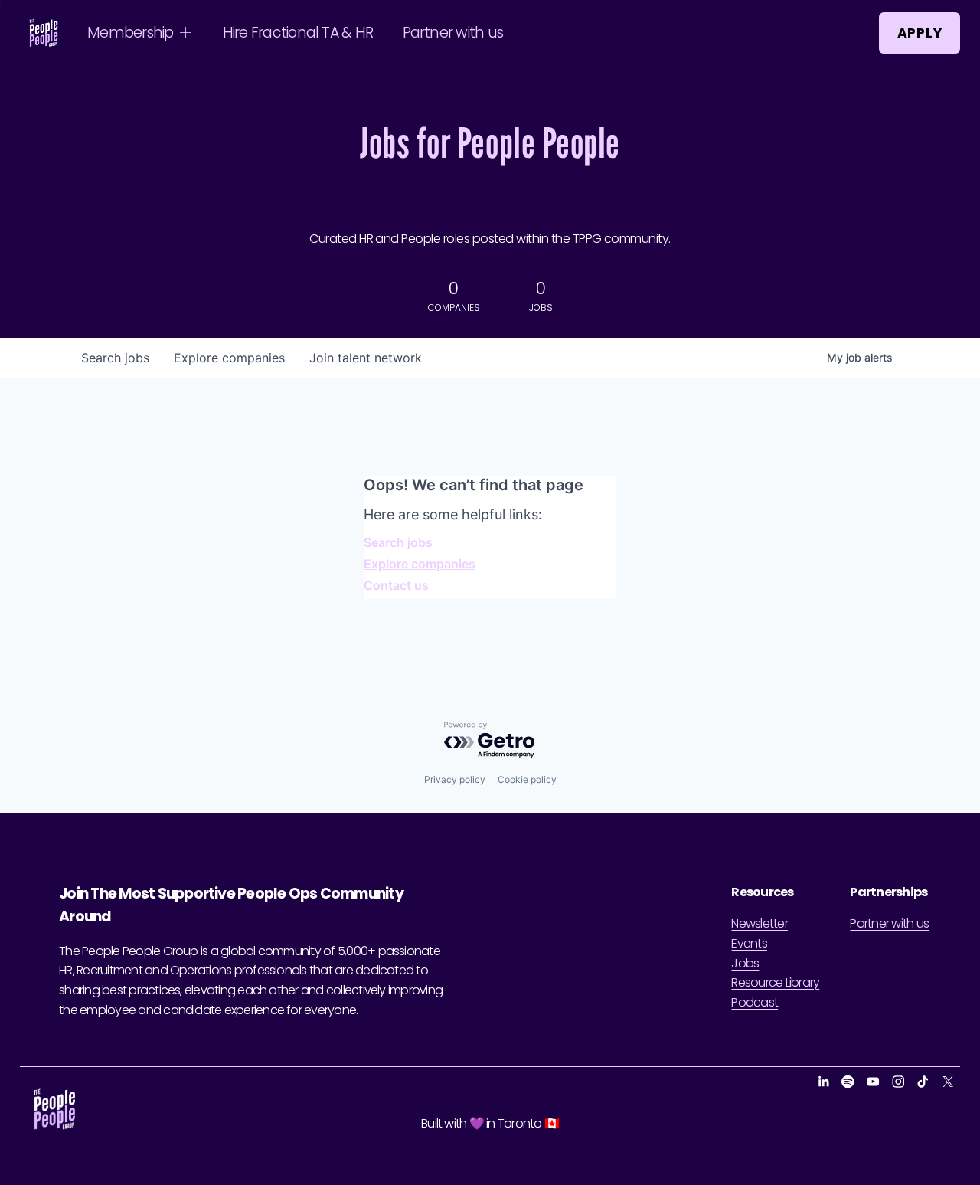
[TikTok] (922, 1081)
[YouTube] (873, 1081)
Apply (919, 33)
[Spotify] (847, 1081)
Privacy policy (454, 779)
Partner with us (453, 32)
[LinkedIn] (823, 1081)
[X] (948, 1081)
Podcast (754, 1002)
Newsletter (759, 923)
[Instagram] (898, 1081)
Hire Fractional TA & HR (298, 32)
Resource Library (775, 982)
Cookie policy (527, 779)
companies (229, 357)
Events (748, 943)
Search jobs (398, 542)
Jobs (745, 963)
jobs (115, 357)
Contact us (396, 585)
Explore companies (419, 563)
